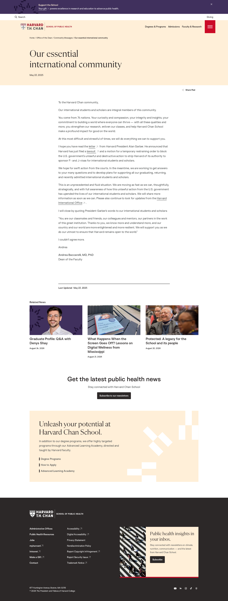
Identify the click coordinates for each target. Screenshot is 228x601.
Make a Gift (35, 557)
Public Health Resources (42, 534)
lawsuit (91, 151)
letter (92, 146)
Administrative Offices (41, 528)
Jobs (32, 540)
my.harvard (35, 545)
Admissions (174, 26)
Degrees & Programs (155, 26)
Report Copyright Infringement (82, 551)
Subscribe (157, 559)
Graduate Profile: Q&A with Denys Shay (50, 341)
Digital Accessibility (76, 534)
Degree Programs (51, 459)
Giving (210, 17)
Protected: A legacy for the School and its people (166, 341)
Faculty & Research (192, 26)
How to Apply (48, 465)
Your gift (42, 8)
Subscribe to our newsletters (113, 395)
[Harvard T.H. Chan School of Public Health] (56, 513)
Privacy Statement (76, 540)
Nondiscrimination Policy (79, 545)
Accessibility (73, 528)
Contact (34, 562)
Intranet (34, 551)
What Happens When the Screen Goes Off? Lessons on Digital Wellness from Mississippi (110, 345)
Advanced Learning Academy (58, 471)
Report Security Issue (77, 557)
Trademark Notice (75, 562)
